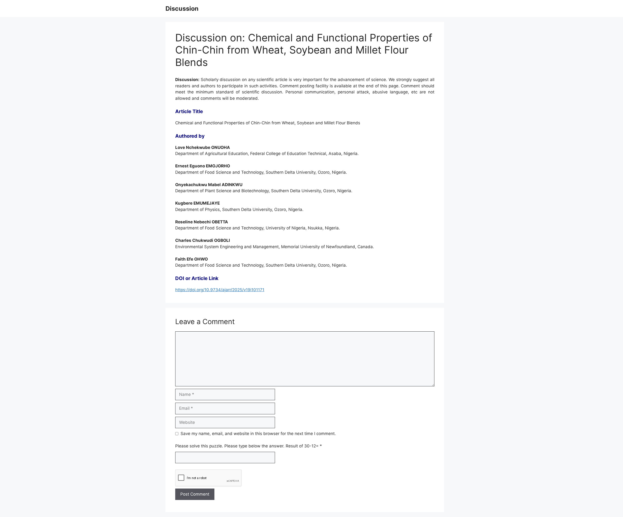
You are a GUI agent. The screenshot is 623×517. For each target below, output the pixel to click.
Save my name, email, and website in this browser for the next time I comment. (258, 433)
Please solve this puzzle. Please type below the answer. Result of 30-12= (248, 446)
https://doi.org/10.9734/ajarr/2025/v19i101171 (219, 289)
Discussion (182, 8)
